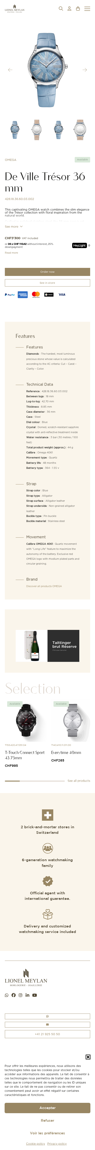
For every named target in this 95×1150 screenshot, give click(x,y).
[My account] (69, 8)
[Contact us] (47, 1025)
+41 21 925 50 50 (47, 1034)
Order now (47, 271)
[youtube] (34, 995)
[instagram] (20, 995)
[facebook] (14, 995)
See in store (47, 282)
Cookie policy (35, 1143)
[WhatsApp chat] (7, 995)
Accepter (47, 1108)
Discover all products (44, 586)
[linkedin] (27, 995)
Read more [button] (11, 252)
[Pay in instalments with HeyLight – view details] (89, 245)
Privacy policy (57, 1143)
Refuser (47, 1120)
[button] (88, 1057)
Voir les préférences (47, 1133)
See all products (79, 780)
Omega (10, 159)
